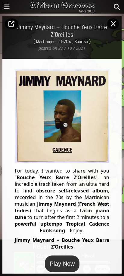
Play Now (62, 263)
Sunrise (81, 42)
